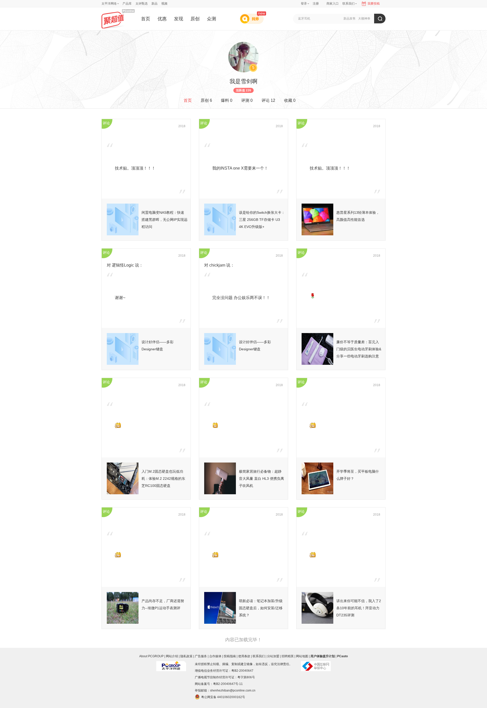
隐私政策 (186, 656)
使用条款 (244, 656)
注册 (316, 3)
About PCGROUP (151, 656)
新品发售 (349, 18)
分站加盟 (273, 656)
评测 (247, 100)
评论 (268, 100)
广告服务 (201, 656)
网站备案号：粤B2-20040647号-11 (219, 684)
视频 (164, 3)
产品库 (127, 3)
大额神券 (364, 18)
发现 (178, 18)
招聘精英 (288, 656)
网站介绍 (172, 656)
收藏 (289, 100)
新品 (154, 3)
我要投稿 (374, 3)
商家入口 (332, 3)
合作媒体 (215, 656)
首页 (145, 18)
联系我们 (259, 656)
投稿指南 (230, 656)
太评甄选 (141, 3)
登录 (304, 3)
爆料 (226, 100)
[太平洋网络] (171, 664)
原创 (195, 18)
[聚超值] (118, 18)
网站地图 (302, 656)
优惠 (162, 18)
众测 (211, 18)
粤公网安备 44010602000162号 (223, 697)
